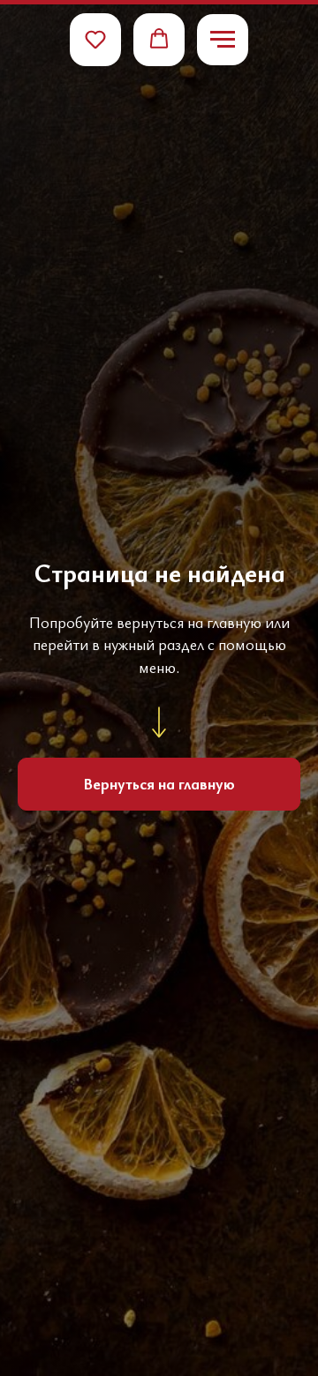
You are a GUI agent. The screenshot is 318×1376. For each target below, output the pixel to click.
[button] (95, 38)
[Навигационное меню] (222, 40)
